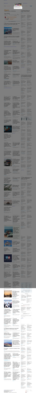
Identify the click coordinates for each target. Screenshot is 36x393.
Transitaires (22, 291)
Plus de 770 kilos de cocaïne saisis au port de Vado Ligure (23, 334)
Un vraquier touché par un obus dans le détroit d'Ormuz (23, 151)
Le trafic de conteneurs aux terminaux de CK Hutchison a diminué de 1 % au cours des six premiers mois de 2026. (7, 113)
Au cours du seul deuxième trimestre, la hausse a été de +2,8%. (23, 366)
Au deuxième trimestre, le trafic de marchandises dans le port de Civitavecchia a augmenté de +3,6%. (7, 68)
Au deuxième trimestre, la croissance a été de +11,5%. (29, 379)
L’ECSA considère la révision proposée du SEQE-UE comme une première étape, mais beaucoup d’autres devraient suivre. (7, 364)
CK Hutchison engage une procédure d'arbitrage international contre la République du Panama (7, 52)
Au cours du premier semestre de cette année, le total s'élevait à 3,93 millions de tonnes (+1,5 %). (7, 71)
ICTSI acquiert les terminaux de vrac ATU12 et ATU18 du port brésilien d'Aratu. (29, 237)
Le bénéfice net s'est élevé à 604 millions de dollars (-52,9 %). (23, 219)
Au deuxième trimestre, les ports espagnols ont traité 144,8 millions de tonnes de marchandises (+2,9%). (16, 321)
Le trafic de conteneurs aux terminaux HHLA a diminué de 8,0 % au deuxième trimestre (29, 61)
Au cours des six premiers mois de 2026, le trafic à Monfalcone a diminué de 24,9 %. (16, 279)
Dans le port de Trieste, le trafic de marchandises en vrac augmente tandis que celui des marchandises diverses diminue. (16, 275)
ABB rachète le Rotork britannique (29, 369)
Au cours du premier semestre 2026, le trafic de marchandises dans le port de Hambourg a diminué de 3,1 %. (16, 113)
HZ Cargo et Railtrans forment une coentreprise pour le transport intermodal (29, 158)
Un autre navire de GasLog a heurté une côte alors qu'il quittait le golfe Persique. (29, 165)
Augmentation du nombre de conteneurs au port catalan (23, 228)
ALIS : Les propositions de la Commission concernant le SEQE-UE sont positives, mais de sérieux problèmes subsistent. (23, 357)
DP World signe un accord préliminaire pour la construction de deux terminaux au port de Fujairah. (23, 259)
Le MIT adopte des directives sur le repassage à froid (29, 355)
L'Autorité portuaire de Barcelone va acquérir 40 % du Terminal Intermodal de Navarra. (16, 335)
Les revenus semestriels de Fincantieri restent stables (7, 249)
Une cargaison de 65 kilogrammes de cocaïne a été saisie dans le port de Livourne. (29, 16)
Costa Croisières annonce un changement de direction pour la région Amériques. (29, 69)
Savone (30, 285)
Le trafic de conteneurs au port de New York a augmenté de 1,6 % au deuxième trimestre (23, 158)
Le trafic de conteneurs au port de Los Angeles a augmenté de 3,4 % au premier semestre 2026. (29, 376)
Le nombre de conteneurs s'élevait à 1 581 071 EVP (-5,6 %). (23, 20)
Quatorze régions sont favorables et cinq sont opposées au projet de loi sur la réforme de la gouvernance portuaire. (29, 245)
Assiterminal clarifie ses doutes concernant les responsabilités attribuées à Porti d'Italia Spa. (23, 370)
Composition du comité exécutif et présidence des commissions (29, 255)
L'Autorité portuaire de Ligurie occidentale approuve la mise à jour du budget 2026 (29, 362)
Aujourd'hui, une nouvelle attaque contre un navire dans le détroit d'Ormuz (23, 348)
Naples (26, 286)
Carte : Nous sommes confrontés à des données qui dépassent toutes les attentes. (7, 289)
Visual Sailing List (24, 118)
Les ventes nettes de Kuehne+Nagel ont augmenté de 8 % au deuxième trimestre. (23, 253)
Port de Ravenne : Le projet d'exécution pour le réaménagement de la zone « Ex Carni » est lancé (29, 24)
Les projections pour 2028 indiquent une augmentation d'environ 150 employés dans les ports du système (29, 188)
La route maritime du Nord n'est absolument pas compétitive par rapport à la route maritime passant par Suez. (7, 153)
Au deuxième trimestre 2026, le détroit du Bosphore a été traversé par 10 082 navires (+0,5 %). (7, 209)
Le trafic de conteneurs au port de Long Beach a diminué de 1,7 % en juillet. (23, 53)
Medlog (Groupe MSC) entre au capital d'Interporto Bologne (7, 334)
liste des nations (29, 119)
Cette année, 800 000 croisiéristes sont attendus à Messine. (29, 151)
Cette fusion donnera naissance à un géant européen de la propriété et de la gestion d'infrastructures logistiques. (16, 189)
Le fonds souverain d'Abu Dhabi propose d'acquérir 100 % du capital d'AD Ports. (16, 82)
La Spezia (26, 285)
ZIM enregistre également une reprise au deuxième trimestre (15, 61)
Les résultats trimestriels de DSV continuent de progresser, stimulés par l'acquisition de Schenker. (23, 272)
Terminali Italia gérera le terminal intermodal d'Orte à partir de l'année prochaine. (23, 200)
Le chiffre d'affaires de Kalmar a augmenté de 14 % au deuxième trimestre (23, 266)
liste (24, 288)
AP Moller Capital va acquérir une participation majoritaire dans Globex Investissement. (7, 76)
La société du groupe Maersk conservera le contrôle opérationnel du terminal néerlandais (16, 56)
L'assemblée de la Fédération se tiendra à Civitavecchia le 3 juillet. (29, 296)
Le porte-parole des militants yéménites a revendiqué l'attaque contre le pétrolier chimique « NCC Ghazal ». (23, 212)
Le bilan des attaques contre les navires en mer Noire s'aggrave (29, 341)
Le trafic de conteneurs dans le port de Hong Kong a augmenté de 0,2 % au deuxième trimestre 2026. (29, 384)
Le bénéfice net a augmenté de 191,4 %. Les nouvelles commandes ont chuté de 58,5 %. (7, 253)
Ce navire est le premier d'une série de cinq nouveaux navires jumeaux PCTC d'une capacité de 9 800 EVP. (29, 91)
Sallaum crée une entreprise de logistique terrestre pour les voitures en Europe (23, 39)
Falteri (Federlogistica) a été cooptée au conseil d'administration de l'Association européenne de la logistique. (29, 273)
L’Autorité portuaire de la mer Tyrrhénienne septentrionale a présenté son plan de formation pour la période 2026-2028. (29, 195)
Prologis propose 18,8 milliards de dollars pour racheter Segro (15, 186)
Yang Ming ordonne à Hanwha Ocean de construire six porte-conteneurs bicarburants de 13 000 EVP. (23, 342)
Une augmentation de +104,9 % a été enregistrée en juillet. (29, 42)
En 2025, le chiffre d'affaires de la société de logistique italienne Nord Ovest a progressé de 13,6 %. (29, 216)
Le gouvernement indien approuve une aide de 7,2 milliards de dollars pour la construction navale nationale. (16, 283)
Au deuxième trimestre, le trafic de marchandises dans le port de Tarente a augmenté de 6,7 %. (29, 39)
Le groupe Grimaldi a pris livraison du (29, 88)
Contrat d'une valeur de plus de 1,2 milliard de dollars (23, 345)
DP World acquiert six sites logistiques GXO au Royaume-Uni (23, 130)
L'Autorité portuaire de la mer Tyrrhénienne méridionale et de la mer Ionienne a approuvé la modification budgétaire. (23, 192)
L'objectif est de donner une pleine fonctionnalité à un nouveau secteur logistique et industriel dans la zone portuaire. (29, 28)
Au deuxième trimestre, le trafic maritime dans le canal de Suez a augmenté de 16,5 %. (16, 202)
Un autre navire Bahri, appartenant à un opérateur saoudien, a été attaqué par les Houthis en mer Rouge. (23, 208)
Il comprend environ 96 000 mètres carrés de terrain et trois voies (23, 204)
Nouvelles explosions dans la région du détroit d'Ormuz (16, 170)
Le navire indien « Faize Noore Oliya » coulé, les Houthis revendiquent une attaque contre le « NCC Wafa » (16, 181)
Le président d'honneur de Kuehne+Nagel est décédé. (25, 11)
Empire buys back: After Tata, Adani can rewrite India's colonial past (29, 308)
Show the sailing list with (12, 18)
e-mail (11, 390)
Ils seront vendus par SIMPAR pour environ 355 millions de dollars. (29, 241)
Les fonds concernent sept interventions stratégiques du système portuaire (23, 380)
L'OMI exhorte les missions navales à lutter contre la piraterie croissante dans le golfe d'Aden (12, 24)
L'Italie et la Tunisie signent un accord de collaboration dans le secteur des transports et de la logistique (29, 201)
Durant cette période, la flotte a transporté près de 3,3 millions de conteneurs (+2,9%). (7, 198)
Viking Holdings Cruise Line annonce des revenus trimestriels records (23, 46)
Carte (29, 288)
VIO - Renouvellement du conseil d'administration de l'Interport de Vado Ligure (29, 259)
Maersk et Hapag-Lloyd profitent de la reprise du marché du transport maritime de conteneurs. (16, 127)
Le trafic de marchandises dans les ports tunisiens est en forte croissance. (16, 98)
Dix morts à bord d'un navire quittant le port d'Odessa (29, 343)
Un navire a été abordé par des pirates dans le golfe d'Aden (16, 42)
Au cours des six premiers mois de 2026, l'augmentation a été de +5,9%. (10, 39)
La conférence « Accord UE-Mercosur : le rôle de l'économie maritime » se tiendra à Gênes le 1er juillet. (23, 296)
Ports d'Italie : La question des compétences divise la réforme (12, 349)
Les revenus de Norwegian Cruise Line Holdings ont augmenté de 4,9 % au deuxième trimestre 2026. (16, 243)
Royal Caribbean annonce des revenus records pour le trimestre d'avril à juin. (7, 266)
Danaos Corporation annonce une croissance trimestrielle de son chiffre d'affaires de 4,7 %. (29, 145)
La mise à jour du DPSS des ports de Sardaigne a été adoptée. (23, 237)
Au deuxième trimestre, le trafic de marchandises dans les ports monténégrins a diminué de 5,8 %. (23, 89)
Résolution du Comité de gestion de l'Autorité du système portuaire (23, 240)
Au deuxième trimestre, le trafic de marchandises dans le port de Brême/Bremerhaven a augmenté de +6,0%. (12, 37)
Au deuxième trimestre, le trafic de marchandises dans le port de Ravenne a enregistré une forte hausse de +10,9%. (29, 123)
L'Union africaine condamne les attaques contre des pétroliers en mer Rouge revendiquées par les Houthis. (7, 311)
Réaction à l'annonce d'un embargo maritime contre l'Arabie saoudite (23, 331)
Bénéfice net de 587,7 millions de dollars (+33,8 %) (23, 49)
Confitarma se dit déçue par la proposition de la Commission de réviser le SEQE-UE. (29, 348)
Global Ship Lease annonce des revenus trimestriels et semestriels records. (23, 138)
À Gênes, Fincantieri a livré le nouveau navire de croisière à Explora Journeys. (16, 311)
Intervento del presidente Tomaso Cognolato (26, 315)
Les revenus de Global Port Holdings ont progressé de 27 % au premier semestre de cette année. (16, 194)
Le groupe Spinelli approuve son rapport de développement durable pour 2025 (26, 178)
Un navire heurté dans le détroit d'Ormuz (16, 74)
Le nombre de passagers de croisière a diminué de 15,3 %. (23, 127)
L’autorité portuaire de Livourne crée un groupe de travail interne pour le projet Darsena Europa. (26, 76)
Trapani (30, 286)
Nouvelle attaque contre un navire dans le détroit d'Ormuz (16, 354)
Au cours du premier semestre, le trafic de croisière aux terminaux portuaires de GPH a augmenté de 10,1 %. (23, 363)
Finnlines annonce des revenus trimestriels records (29, 171)
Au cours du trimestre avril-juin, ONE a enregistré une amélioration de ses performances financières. (7, 194)
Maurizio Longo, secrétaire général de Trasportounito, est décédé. (29, 96)
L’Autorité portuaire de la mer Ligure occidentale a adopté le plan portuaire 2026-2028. (29, 184)
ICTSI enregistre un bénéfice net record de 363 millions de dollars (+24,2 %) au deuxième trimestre (23, 165)
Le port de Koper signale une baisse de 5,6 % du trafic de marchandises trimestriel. (7, 104)
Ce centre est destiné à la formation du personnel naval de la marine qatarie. (29, 330)
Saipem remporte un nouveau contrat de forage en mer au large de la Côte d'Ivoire (29, 266)
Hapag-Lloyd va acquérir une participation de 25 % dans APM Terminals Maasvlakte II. (16, 52)
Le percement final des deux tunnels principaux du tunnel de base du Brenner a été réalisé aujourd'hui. (29, 208)
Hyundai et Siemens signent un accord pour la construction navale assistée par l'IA (16, 302)
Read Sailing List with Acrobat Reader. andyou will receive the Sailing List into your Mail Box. (12, 17)
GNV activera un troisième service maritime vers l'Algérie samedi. (23, 144)
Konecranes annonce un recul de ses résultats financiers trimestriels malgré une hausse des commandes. (23, 245)
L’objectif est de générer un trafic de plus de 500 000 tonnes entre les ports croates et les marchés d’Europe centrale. (29, 162)
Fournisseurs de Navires (27, 291)
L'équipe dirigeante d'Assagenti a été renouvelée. (29, 253)
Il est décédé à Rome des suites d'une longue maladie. (29, 99)
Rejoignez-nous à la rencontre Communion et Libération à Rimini (23, 23)
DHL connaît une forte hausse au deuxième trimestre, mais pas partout (29, 130)
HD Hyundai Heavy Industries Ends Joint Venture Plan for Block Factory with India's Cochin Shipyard (23, 309)
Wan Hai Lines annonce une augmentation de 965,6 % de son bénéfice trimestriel (29, 81)
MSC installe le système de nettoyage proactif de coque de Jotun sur (23, 81)
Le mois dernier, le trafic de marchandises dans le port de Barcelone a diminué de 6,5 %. (7, 83)
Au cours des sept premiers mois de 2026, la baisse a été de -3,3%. (23, 35)
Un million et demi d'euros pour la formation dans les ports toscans (29, 191)
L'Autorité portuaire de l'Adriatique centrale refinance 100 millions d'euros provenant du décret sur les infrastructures (23, 376)
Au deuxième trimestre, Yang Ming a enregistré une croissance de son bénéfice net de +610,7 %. (7, 145)
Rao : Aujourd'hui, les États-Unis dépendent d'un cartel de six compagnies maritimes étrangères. (16, 262)
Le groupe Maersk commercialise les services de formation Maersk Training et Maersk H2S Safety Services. (29, 110)
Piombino (26, 287)
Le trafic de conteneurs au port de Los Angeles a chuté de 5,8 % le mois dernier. (29, 46)
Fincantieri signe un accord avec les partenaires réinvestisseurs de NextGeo (29, 223)
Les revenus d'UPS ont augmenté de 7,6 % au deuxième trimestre (23, 216)
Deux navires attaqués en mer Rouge (16, 178)
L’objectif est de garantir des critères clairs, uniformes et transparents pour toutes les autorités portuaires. (29, 358)
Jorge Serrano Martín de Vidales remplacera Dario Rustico (29, 72)
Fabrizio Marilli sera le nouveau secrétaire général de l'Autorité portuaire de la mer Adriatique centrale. (23, 184)
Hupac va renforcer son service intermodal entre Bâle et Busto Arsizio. (29, 31)
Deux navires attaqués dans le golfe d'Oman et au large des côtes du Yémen (16, 144)
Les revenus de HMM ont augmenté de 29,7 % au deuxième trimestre (7, 121)
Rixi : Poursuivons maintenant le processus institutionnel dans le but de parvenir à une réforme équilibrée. (29, 249)
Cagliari (22, 286)
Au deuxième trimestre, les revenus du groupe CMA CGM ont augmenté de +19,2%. (16, 266)
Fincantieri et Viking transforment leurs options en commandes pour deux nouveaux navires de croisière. (7, 43)
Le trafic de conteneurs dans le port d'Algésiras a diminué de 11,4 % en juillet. (23, 31)
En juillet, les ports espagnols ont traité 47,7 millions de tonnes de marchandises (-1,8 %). (23, 17)
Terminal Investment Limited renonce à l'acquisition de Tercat (23, 103)
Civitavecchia (23, 287)
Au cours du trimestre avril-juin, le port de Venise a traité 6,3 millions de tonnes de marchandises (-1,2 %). (23, 123)
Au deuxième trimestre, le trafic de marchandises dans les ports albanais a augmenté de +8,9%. (16, 250)
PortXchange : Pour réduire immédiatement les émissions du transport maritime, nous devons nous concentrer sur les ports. (7, 275)
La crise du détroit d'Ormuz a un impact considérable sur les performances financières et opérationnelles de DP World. (16, 105)
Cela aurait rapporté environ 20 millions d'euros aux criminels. (29, 19)
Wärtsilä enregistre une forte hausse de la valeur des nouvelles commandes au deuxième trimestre (29, 335)
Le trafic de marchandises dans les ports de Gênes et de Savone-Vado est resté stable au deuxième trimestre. (7, 136)
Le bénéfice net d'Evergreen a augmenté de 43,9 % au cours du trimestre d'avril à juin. (16, 122)
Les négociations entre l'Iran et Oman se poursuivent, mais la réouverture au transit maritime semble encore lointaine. (16, 173)
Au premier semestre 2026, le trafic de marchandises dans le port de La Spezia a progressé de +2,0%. (7, 98)
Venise (29, 287)
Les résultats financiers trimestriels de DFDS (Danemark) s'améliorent (23, 61)
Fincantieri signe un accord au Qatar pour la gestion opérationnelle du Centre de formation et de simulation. (29, 326)
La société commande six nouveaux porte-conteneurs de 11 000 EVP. (29, 85)
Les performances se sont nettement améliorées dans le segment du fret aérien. (23, 256)
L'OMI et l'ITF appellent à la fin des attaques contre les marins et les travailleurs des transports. (23, 384)
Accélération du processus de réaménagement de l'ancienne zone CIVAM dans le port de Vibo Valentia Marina (23, 111)
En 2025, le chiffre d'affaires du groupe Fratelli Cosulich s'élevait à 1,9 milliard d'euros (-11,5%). (23, 97)
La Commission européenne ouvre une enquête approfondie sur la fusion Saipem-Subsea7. (11, 328)
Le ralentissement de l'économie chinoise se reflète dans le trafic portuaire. (15, 29)
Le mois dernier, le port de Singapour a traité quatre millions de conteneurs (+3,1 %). (16, 68)
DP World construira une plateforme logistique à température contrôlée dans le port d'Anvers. (29, 139)
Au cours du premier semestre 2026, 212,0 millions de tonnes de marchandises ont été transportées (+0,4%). (7, 326)
